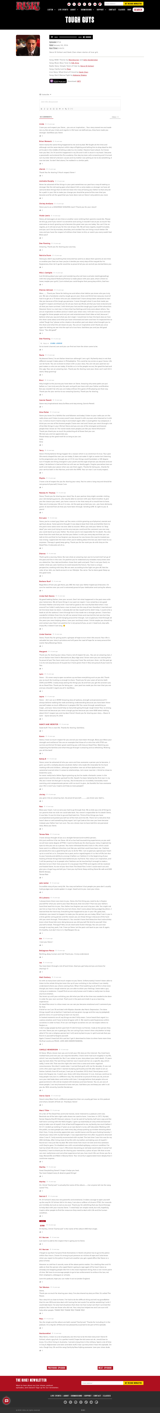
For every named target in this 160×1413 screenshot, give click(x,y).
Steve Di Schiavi (87, 66)
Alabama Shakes (80, 75)
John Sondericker (90, 60)
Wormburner (74, 60)
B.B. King (75, 63)
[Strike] (50, 109)
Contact (112, 10)
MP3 (79, 81)
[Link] (65, 109)
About (73, 10)
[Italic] (44, 109)
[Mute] (84, 37)
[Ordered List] (53, 109)
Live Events (63, 10)
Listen (50, 10)
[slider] (89, 37)
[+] (72, 109)
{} (68, 109)
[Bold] (41, 109)
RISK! (83, 1410)
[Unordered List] (56, 109)
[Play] (52, 37)
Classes (122, 10)
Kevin (42, 1226)
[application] (71, 37)
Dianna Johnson (56, 343)
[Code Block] (62, 109)
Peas (69, 69)
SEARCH (138, 9)
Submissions (86, 10)
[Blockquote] (59, 109)
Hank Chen (83, 72)
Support (100, 10)
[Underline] (47, 109)
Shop (129, 10)
